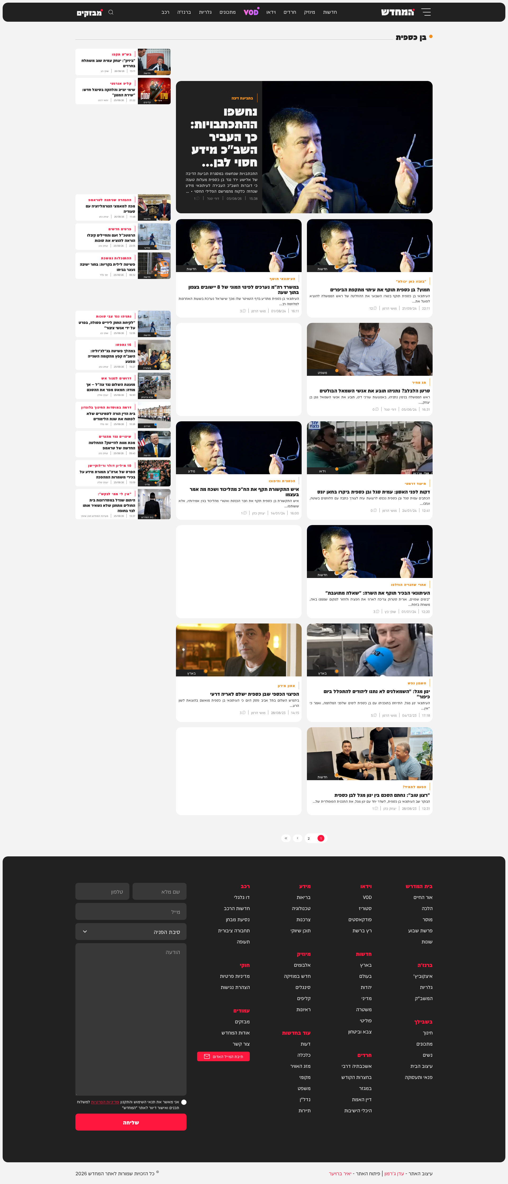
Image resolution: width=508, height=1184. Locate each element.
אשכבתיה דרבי (357, 1066)
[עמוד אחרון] (286, 838)
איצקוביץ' (423, 976)
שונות (427, 941)
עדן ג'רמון (394, 1173)
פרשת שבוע (420, 930)
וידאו (271, 11)
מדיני (366, 998)
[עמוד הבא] (297, 838)
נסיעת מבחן (238, 919)
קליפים (304, 998)
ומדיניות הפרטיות (105, 1102)
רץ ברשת (362, 930)
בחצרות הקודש (356, 1077)
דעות (306, 1043)
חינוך (428, 1032)
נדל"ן (305, 1099)
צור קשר (241, 1043)
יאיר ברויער (340, 1173)
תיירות (304, 1110)
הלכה (427, 908)
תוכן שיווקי (301, 930)
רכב (165, 11)
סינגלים (303, 987)
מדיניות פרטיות (235, 976)
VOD (251, 11)
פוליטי (366, 1020)
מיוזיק (309, 11)
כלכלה (304, 1055)
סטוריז (365, 908)
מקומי (305, 1077)
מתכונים (228, 11)
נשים (428, 1055)
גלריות (205, 11)
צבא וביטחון (360, 1031)
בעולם (365, 976)
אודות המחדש (235, 1032)
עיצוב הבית (421, 1066)
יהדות (366, 987)
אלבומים (302, 965)
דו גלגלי (242, 897)
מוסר (428, 919)
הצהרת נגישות (235, 987)
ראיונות (303, 1009)
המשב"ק (424, 998)
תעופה (243, 941)
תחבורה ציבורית (234, 930)
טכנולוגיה (301, 908)
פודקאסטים (360, 919)
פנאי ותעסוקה (419, 1077)
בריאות (304, 897)
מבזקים (242, 1021)
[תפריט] (425, 12)
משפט (304, 1088)
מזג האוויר (300, 1066)
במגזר (365, 1088)
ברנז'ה (184, 11)
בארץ (366, 965)
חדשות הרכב (237, 908)
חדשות (330, 11)
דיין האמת (362, 1099)
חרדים (290, 11)
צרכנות (303, 919)
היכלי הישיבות (358, 1110)
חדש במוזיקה (297, 976)
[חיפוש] (110, 12)
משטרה (364, 1009)
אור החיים (423, 897)
